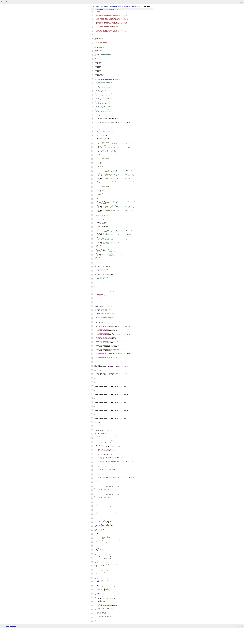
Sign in (241, 2)
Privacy (11, 626)
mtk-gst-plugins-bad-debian (102, 6)
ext (139, 6)
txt (238, 626)
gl (141, 6)
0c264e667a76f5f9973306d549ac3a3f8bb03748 (123, 6)
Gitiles (7, 626)
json (242, 626)
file (117, 9)
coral (92, 6)
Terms (14, 626)
